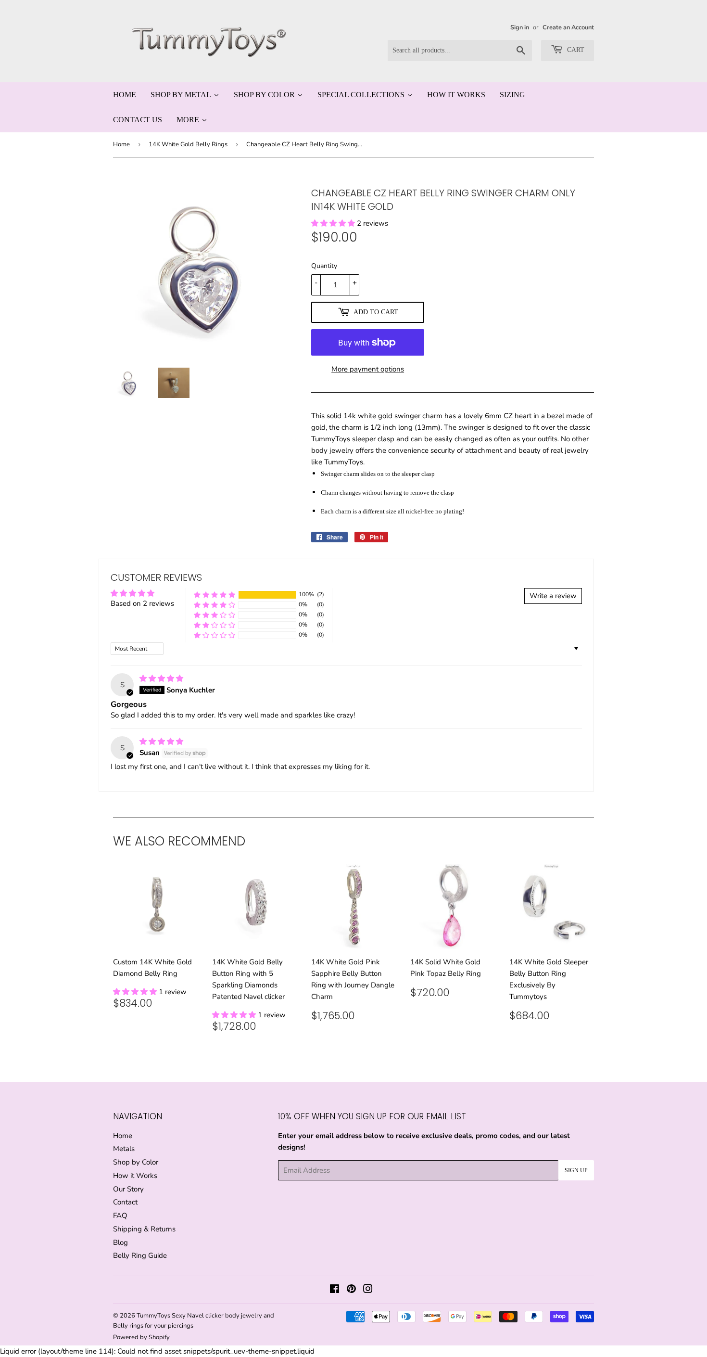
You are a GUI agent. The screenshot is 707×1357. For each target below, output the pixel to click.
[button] (334, 223)
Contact (125, 1202)
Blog (120, 1242)
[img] (161, 678)
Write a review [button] (553, 596)
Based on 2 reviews (142, 603)
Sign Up (576, 1170)
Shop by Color (135, 1162)
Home (121, 144)
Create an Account (568, 27)
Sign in (519, 27)
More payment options (367, 369)
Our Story (128, 1189)
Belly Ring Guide (140, 1255)
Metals (124, 1148)
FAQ (120, 1215)
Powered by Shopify (141, 1337)
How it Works (135, 1175)
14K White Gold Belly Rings (188, 144)
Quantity (324, 265)
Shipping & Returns (144, 1229)
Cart (574, 49)
